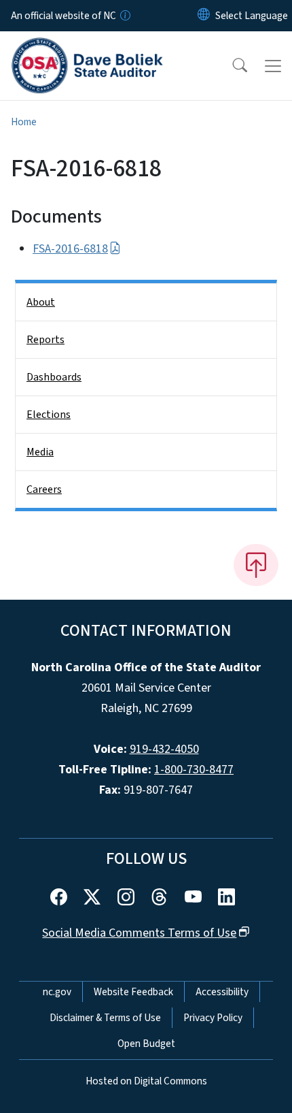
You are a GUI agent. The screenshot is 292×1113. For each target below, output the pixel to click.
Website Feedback (133, 991)
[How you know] (124, 15)
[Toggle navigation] (273, 66)
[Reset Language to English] (204, 15)
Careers (44, 489)
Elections (48, 414)
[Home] (87, 47)
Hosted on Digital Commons (146, 1081)
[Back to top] (256, 565)
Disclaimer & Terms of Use (105, 1017)
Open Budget (146, 1043)
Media (40, 452)
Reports (45, 339)
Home (24, 121)
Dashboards (53, 377)
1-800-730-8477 (194, 769)
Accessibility (222, 991)
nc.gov (57, 991)
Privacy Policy (212, 1017)
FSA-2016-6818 (70, 248)
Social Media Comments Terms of (139, 932)
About (40, 302)
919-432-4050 (164, 749)
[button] (231, 66)
